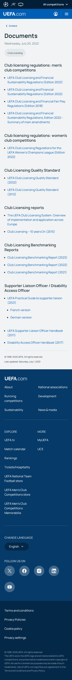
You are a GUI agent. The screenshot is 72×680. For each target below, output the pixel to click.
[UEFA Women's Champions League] (21, 4)
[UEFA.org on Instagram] (39, 575)
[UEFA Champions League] (6, 4)
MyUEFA (42, 440)
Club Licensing (15, 53)
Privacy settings (15, 638)
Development (47, 396)
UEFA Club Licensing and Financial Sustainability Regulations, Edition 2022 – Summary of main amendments (35, 117)
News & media (47, 410)
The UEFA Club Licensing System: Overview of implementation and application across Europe (36, 219)
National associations (52, 387)
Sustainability (13, 410)
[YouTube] (9, 591)
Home (14, 14)
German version (21, 317)
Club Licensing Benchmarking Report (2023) (37, 257)
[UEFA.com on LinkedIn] (54, 575)
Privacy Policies (14, 619)
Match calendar (15, 449)
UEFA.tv (9, 440)
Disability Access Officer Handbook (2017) (35, 342)
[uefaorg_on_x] (9, 575)
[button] (65, 14)
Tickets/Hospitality (17, 467)
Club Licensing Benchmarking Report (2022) (37, 265)
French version (20, 310)
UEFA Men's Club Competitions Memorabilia (15, 508)
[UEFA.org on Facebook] (24, 575)
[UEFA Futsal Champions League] (13, 4)
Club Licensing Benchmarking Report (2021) (37, 272)
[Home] (15, 378)
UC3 (40, 449)
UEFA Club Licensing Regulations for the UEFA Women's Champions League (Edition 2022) (36, 152)
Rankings (10, 458)
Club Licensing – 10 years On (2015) (31, 232)
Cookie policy (13, 629)
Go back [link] (13, 25)
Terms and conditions (19, 610)
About (8, 387)
